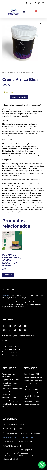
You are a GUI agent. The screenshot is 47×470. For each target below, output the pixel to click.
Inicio (4, 72)
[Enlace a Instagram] (10, 326)
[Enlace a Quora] (10, 330)
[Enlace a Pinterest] (25, 330)
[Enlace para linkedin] (35, 3)
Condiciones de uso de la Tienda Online (18, 437)
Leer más (8, 275)
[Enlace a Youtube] (25, 326)
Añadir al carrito (19, 97)
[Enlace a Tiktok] (20, 326)
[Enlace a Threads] (20, 330)
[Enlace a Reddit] (4, 330)
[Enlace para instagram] (31, 3)
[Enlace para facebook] (26, 3)
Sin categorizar (13, 72)
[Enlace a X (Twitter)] (15, 330)
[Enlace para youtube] (43, 3)
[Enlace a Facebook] (4, 326)
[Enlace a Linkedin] (15, 326)
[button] (24, 12)
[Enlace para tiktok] (39, 3)
